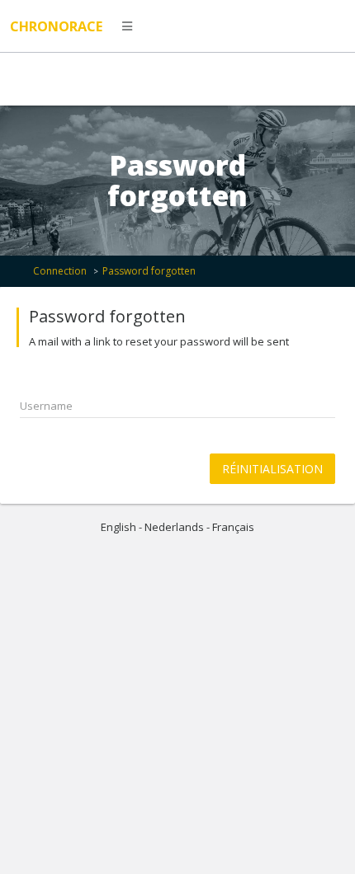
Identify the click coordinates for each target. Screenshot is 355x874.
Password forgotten (149, 271)
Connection (60, 271)
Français (233, 526)
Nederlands (174, 526)
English (118, 526)
